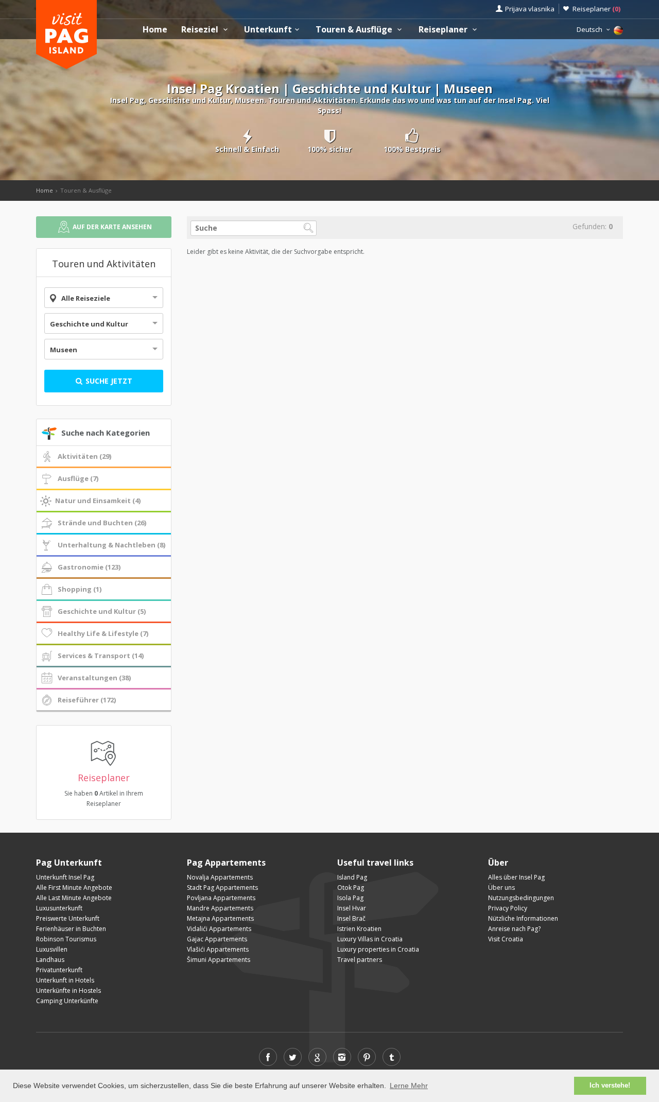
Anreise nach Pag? (514, 928)
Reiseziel (200, 29)
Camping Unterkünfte (67, 1000)
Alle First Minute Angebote (74, 887)
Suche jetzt (107, 381)
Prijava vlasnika (529, 8)
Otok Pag (350, 887)
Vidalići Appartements (219, 928)
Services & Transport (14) (101, 655)
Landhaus (50, 959)
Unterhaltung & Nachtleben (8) (111, 544)
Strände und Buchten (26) (102, 522)
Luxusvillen (51, 949)
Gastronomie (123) (89, 567)
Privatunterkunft (59, 970)
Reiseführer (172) (87, 699)
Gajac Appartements (217, 939)
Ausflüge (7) (78, 478)
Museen (63, 349)
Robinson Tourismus (66, 939)
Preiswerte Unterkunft (67, 918)
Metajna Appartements (220, 918)
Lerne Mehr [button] (409, 1085)
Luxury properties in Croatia (378, 949)
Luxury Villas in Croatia (370, 939)
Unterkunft (268, 29)
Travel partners (359, 959)
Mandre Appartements (220, 908)
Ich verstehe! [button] (609, 1085)
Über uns (501, 887)
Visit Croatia (505, 939)
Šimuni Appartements (218, 959)
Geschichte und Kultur (89, 324)
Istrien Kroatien (359, 928)
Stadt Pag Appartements (222, 887)
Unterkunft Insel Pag (65, 877)
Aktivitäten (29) (84, 456)
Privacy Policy (507, 908)
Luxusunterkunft (59, 908)
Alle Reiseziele (85, 298)
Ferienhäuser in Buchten (71, 928)
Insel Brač (351, 918)
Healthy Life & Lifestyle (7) (103, 633)
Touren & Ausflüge (355, 29)
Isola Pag (350, 897)
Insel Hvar (351, 908)
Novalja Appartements (220, 877)
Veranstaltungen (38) (94, 677)
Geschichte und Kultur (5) (102, 611)
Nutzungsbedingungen (521, 897)
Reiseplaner (596, 8)
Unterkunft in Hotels (65, 980)
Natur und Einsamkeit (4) (98, 500)
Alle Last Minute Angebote (74, 897)
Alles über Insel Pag (516, 877)
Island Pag (352, 877)
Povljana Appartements (221, 897)
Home (155, 29)
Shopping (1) (79, 589)
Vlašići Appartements (218, 949)
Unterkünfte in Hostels (68, 990)
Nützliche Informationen (523, 918)
